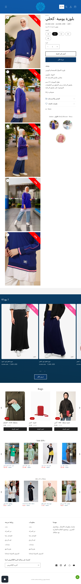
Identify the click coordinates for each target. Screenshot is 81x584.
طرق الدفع (8, 549)
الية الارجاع (8, 540)
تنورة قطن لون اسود (7, 361)
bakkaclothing (38, 579)
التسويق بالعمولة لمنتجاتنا (12, 553)
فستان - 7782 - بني (64, 465)
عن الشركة (8, 531)
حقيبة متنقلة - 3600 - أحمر (62, 423)
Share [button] (49, 109)
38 (48, 34)
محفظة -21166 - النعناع (11, 423)
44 (68, 34)
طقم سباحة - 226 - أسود (46, 465)
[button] (6, 7)
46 (48, 38)
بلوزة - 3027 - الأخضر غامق (9, 465)
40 (55, 34)
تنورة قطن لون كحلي (44, 361)
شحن (56, 26)
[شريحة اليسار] (36, 371)
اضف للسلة (15, 429)
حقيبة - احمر (32, 423)
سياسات (7, 544)
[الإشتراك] (38, 565)
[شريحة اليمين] (45, 371)
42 (61, 34)
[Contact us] (77, 577)
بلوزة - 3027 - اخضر (26, 465)
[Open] (4, 579)
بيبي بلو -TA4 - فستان (65, 503)
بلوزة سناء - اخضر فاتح (46, 503)
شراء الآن (61, 60)
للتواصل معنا (8, 536)
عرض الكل (40, 377)
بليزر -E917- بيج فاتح (7, 503)
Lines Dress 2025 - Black (28, 503)
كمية (46, 43)
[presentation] (1, 408)
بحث (6, 527)
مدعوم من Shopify (46, 579)
